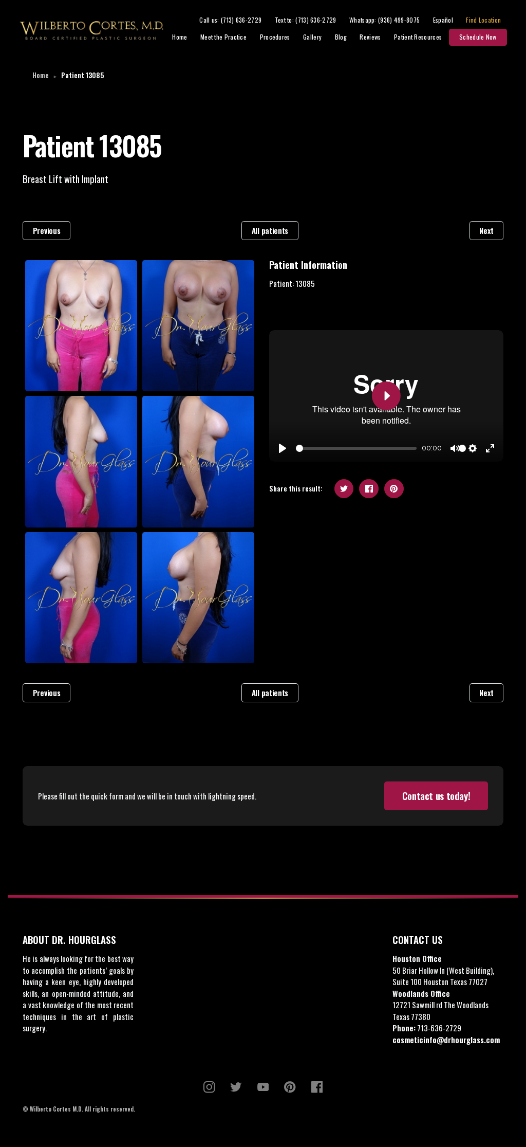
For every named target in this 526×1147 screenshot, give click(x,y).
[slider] (356, 448)
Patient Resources (418, 36)
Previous (47, 230)
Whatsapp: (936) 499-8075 (384, 19)
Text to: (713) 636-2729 (305, 19)
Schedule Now (478, 36)
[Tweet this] (344, 489)
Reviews (370, 36)
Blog (341, 36)
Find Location (483, 19)
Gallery (312, 36)
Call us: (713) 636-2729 (230, 19)
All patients (270, 230)
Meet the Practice (223, 36)
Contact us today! (436, 796)
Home (179, 36)
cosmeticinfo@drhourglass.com (446, 1039)
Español (443, 19)
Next (486, 230)
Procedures (275, 36)
